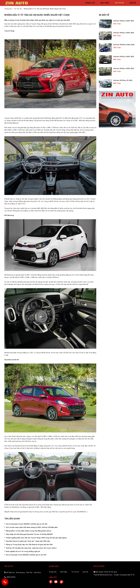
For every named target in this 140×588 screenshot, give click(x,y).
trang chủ (90, 3)
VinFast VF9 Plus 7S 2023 (122, 80)
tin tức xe (119, 3)
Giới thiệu (63, 572)
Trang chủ (52, 572)
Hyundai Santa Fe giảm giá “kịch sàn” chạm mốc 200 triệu (28, 541)
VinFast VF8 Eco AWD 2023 (123, 21)
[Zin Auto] (17, 3)
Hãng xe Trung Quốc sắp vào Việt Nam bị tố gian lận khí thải (29, 544)
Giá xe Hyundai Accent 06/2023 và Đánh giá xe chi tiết (26, 524)
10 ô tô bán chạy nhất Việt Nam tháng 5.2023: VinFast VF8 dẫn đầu (32, 527)
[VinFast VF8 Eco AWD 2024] (105, 35)
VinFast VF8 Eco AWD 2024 (123, 33)
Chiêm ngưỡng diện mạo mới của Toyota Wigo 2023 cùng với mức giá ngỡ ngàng (36, 538)
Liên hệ (85, 572)
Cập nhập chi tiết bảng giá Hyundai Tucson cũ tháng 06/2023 (29, 534)
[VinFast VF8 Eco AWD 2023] (105, 24)
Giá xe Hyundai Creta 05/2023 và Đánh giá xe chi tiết (26, 555)
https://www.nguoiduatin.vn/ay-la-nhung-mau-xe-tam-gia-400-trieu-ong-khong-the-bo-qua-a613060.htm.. (48, 512)
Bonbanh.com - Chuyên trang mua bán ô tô (118, 575)
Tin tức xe (75, 572)
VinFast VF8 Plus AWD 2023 (123, 45)
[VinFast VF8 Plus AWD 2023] (105, 47)
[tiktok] (61, 582)
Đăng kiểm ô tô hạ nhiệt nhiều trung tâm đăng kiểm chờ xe (28, 531)
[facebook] (51, 582)
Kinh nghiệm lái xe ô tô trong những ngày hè (23, 551)
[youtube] (56, 582)
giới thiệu (104, 3)
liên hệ (132, 3)
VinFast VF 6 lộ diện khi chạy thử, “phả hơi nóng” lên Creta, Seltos (31, 548)
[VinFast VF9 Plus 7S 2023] (105, 83)
